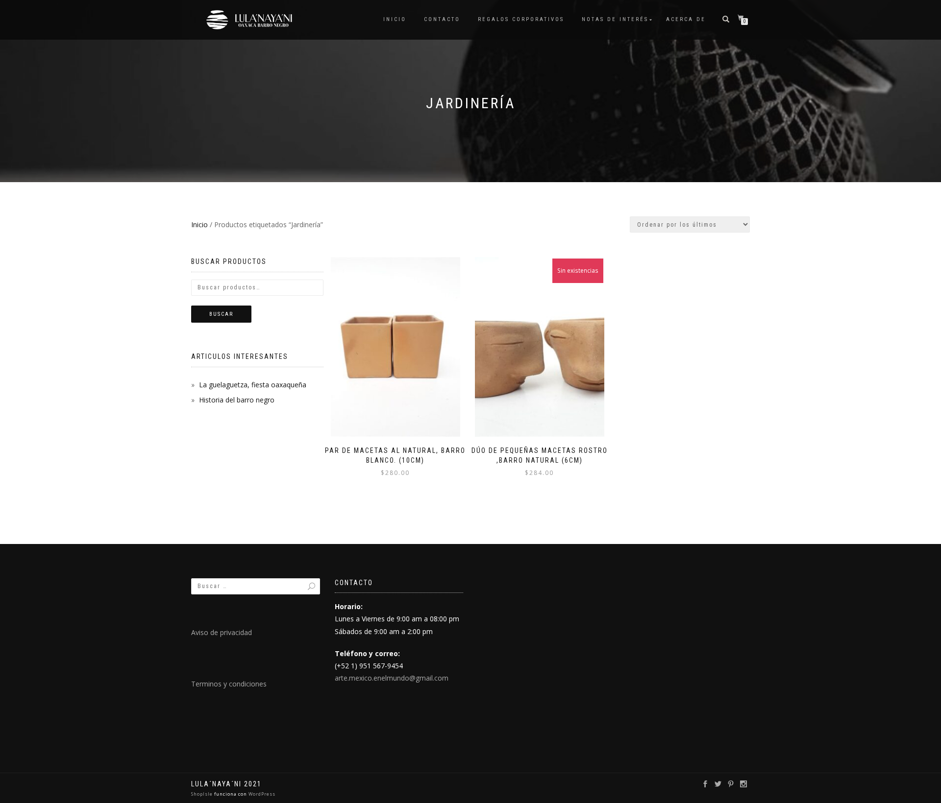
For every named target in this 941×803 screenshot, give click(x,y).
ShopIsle (202, 794)
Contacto (442, 19)
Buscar (221, 314)
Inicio (394, 19)
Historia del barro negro (236, 399)
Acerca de (686, 19)
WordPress (261, 794)
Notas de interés (615, 19)
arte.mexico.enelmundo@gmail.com (391, 678)
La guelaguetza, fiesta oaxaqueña (252, 384)
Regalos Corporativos (521, 19)
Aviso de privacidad (221, 632)
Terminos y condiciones (229, 683)
